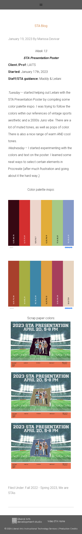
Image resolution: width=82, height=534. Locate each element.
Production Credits (68, 528)
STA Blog (41, 26)
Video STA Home (56, 521)
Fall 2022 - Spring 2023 (41, 488)
